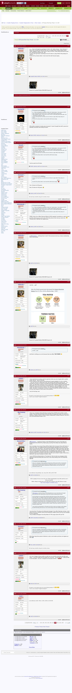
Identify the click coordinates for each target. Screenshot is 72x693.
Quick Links (28, 10)
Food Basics (3, 150)
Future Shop (3, 153)
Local (58, 8)
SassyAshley (39, 432)
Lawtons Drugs (4, 170)
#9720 (69, 593)
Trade (67, 8)
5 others (43, 76)
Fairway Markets (4, 145)
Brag (50, 8)
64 (21, 460)
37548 (65, 40)
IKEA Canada (4, 165)
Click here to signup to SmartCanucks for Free (22, 95)
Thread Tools (66, 43)
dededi (41, 517)
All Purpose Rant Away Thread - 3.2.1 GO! (28, 39)
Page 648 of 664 (41, 35)
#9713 (69, 344)
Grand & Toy (3, 155)
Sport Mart (3, 212)
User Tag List (16, 32)
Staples (2, 213)
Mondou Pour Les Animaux (6, 183)
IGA (2, 164)
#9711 (69, 232)
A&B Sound (3, 130)
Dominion (3, 143)
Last (48, 37)
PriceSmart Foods (5, 197)
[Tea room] (59, 6)
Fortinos (2, 152)
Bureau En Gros (4, 138)
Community (13, 10)
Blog (3, 8)
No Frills (3, 188)
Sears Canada (4, 209)
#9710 (69, 201)
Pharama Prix (4, 193)
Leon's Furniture (4, 171)
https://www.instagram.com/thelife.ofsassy (49, 482)
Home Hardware (4, 161)
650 (41, 37)
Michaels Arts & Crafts (5, 182)
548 (55, 35)
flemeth (21, 145)
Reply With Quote (67, 92)
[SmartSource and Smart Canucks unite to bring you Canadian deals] (6, 122)
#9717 (69, 487)
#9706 (69, 45)
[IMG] (31, 639)
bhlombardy (20, 204)
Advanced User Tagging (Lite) (28, 676)
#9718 (69, 523)
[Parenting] (65, 6)
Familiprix (3, 146)
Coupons (22, 8)
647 (65, 35)
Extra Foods (3, 144)
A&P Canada (3, 131)
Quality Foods (4, 200)
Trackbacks (32, 642)
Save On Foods (4, 208)
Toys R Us (3, 222)
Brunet (2, 136)
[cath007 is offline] (21, 388)
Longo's (2, 174)
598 (58, 35)
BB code (31, 636)
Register (68, 3)
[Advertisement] (40, 101)
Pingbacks (17, 644)
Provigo (2, 199)
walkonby (21, 48)
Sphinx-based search (39, 678)
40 (21, 400)
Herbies (2, 158)
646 (62, 35)
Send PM (59, 92)
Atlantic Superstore (5, 133)
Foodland (3, 151)
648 (67, 35)
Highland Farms (4, 159)
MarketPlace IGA (4, 179)
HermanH (21, 175)
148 (53, 35)
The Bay (3, 218)
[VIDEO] (31, 640)
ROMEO (38, 76)
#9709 (69, 172)
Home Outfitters (4, 162)
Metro (2, 181)
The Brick (3, 219)
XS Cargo (3, 230)
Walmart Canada (4, 229)
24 (21, 70)
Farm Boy (3, 148)
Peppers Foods (4, 192)
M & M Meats (4, 177)
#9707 (69, 106)
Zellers (2, 232)
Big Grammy (21, 412)
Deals (15, 8)
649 (38, 37)
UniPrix (2, 225)
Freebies (29, 8)
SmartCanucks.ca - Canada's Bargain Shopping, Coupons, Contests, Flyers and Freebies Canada (47, 652)
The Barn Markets (4, 217)
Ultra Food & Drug (4, 223)
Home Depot (3, 160)
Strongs (2, 215)
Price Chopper (4, 196)
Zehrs (2, 231)
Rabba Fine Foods (5, 201)
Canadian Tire (4, 140)
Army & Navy (4, 132)
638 (60, 35)
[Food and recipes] (63, 6)
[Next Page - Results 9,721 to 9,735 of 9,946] (46, 37)
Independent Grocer (5, 167)
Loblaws (2, 172)
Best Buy (3, 134)
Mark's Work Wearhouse (6, 178)
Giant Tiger (3, 154)
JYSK (2, 169)
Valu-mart (3, 228)
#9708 (69, 142)
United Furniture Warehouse (4, 227)
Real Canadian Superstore (6, 202)
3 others (43, 135)
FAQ (3, 10)
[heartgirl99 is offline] (21, 118)
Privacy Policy (65, 652)
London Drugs (4, 173)
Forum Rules (32, 647)
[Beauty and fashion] (61, 6)
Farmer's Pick (4, 149)
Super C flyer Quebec (5, 216)
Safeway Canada (4, 207)
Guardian (3, 157)
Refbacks (16, 645)
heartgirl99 (32, 76)
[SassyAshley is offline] (21, 449)
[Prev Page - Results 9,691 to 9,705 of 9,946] (50, 36)
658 (43, 37)
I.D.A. (2, 163)
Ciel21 (39, 226)
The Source (3, 220)
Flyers (35, 8)
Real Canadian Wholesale (6, 203)
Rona (2, 206)
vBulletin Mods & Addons (37, 676)
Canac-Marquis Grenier (5, 139)
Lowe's (2, 176)
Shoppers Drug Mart (5, 210)
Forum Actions (20, 10)
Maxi (2, 180)
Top (40, 8)
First (47, 36)
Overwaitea (3, 189)
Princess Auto (4, 198)
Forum (8, 8)
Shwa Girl (40, 193)
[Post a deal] (68, 6)
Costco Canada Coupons (6, 142)
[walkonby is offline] (21, 57)
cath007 (38, 166)
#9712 (69, 281)
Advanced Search (64, 11)
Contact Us (28, 652)
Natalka (35, 76)
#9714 (69, 375)
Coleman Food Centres (5, 141)
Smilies (31, 637)
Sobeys (2, 211)
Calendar (7, 10)
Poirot (31, 544)
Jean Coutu (3, 168)
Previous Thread (39, 626)
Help (63, 3)
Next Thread (46, 626)
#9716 (69, 438)
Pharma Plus (3, 194)
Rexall (2, 204)
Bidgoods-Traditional (5, 135)
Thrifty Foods (4, 221)
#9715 (69, 409)
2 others (43, 166)
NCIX (2, 187)
